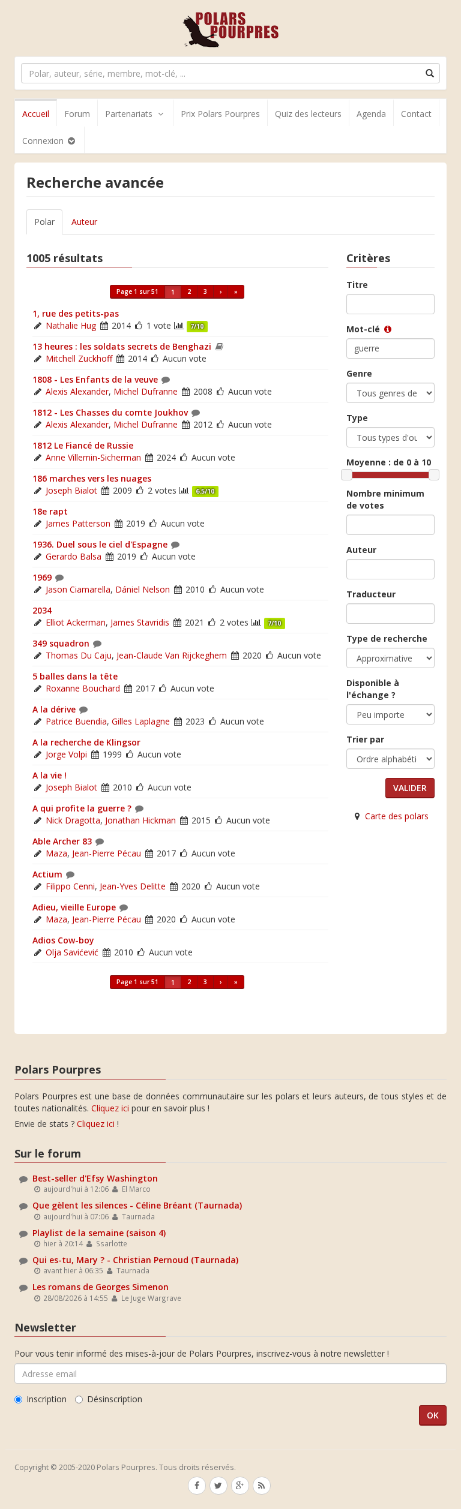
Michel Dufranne (145, 391)
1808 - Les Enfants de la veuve (95, 379)
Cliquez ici (110, 1108)
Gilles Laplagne (141, 721)
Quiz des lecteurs (308, 113)
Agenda (371, 113)
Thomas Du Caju (79, 655)
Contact (416, 113)
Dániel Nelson (142, 589)
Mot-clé (364, 329)
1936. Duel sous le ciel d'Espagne (99, 544)
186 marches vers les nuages (91, 478)
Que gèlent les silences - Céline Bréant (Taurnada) (137, 1205)
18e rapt (50, 511)
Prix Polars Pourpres (220, 113)
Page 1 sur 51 (137, 291)
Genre (359, 373)
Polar (44, 221)
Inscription (46, 1399)
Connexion (44, 140)
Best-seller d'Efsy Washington (95, 1178)
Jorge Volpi (66, 754)
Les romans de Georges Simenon (100, 1286)
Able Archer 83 (62, 841)
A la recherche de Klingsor (86, 742)
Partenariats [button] (128, 113)
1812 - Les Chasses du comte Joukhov (110, 412)
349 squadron (60, 643)
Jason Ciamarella (78, 589)
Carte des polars (397, 816)
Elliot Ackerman (76, 622)
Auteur (84, 221)
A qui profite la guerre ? (81, 808)
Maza (56, 853)
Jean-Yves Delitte (133, 886)
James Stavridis (139, 622)
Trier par (365, 739)
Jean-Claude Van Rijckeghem (171, 655)
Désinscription (114, 1399)
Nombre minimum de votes (385, 499)
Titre (357, 284)
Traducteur (371, 594)
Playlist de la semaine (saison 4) (99, 1233)
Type (357, 417)
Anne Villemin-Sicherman (93, 457)
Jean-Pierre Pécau (106, 853)
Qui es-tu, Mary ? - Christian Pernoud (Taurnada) (135, 1259)
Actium (47, 874)
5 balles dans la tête (75, 676)
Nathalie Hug (71, 325)
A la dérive (54, 709)
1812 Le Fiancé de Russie (82, 445)
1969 (42, 577)
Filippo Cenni (70, 886)
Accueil (35, 113)
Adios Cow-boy (63, 940)
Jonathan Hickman (140, 820)
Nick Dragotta (73, 820)
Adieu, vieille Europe (74, 907)
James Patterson (78, 523)
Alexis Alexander (77, 391)
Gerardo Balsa (73, 556)
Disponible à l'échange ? (372, 689)
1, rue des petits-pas (75, 313)
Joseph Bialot (71, 490)
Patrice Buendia (76, 721)
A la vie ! (49, 775)
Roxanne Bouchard (83, 688)
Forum (77, 113)
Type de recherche (386, 638)
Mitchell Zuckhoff (79, 358)
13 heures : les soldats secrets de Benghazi (121, 346)
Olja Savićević (72, 952)
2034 (42, 610)
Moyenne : (388, 462)
